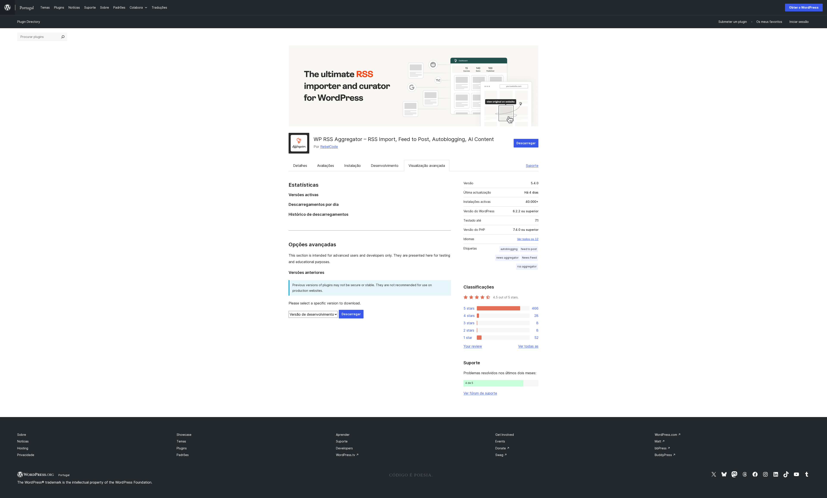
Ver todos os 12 (527, 239)
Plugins (182, 448)
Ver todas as (528, 346)
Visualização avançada (427, 165)
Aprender (343, 434)
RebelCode (329, 146)
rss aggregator (527, 266)
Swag (501, 455)
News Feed (529, 257)
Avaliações (325, 165)
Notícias (23, 441)
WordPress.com (668, 434)
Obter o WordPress (804, 7)
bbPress (662, 448)
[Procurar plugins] (63, 37)
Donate (502, 448)
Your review (472, 346)
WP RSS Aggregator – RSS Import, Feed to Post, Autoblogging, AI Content (404, 139)
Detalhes (300, 165)
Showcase (184, 434)
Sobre (21, 434)
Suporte (532, 165)
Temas (181, 441)
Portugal (64, 475)
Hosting (22, 448)
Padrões (183, 455)
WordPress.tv (347, 455)
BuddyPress (665, 455)
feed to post (529, 249)
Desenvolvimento (384, 165)
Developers (344, 448)
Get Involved (504, 434)
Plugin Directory (28, 21)
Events (500, 441)
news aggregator (507, 257)
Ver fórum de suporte (480, 393)
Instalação (352, 165)
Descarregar (526, 143)
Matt (660, 441)
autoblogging (509, 249)
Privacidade (25, 455)
